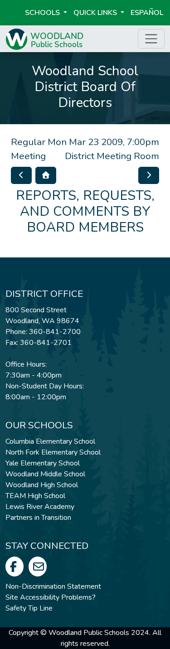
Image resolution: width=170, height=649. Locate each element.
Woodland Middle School (45, 474)
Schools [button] (43, 13)
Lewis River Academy (39, 507)
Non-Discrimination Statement (53, 586)
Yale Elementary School (42, 463)
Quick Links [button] (96, 13)
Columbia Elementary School (50, 441)
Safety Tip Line (29, 608)
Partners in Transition (38, 518)
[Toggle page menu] (151, 38)
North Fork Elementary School (53, 452)
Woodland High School (41, 485)
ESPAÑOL (147, 13)
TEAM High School (35, 496)
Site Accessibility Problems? (50, 597)
